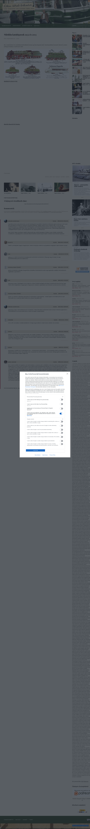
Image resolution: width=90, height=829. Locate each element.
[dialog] (45, 414)
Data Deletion (37, 455)
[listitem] (45, 396)
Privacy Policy (52, 455)
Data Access (45, 455)
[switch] (61, 399)
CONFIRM (35, 450)
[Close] (68, 374)
